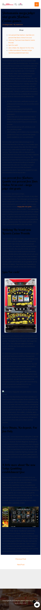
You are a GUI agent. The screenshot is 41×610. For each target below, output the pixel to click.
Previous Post (21, 559)
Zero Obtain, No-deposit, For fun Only (21, 48)
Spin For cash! (13, 45)
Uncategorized (7, 24)
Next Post (20, 565)
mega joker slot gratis (24, 206)
